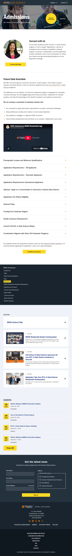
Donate (34, 525)
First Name (9, 470)
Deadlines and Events (34, 252)
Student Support (9, 301)
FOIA (36, 546)
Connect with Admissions (11, 290)
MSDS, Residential (9, 268)
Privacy (36, 548)
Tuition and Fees (9, 295)
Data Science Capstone (11, 276)
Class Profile (7, 292)
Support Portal (44, 525)
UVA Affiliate (45, 483)
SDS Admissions (46, 246)
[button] (67, 2)
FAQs (5, 273)
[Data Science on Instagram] (36, 521)
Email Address (20, 485)
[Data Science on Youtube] (39, 521)
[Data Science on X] (42, 521)
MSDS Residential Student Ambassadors (16, 284)
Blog (5, 279)
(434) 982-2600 (36, 518)
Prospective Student (48, 477)
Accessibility (36, 538)
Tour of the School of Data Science (22, 415)
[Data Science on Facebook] (33, 521)
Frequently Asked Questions (52, 244)
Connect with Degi (15, 64)
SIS (36, 543)
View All (10, 448)
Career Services (8, 298)
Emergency (36, 541)
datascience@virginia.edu (36, 515)
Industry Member (47, 486)
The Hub (55, 525)
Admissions (7, 281)
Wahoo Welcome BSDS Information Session (26, 404)
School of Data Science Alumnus (52, 480)
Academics (7, 270)
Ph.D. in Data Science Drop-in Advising (24, 426)
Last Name (9, 478)
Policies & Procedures (22, 525)
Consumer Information (36, 536)
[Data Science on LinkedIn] (30, 521)
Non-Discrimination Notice (36, 533)
